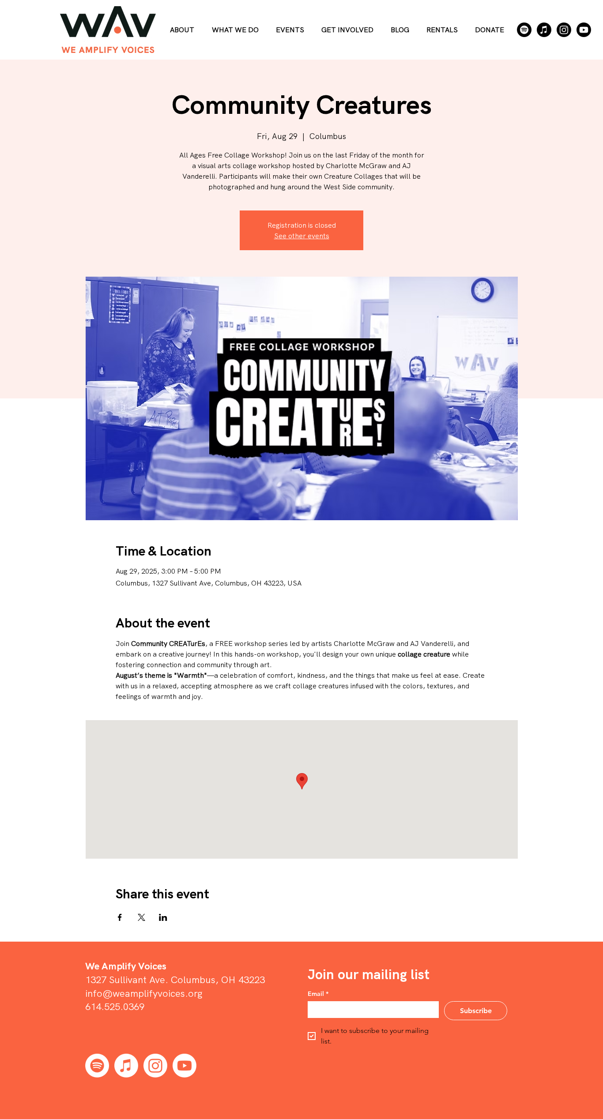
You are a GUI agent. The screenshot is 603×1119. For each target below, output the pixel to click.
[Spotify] (524, 30)
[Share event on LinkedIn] (163, 917)
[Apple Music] (544, 30)
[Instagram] (564, 30)
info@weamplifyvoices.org (144, 993)
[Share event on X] (141, 917)
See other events (301, 235)
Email (318, 994)
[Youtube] (584, 30)
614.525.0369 (114, 1006)
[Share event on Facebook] (120, 917)
